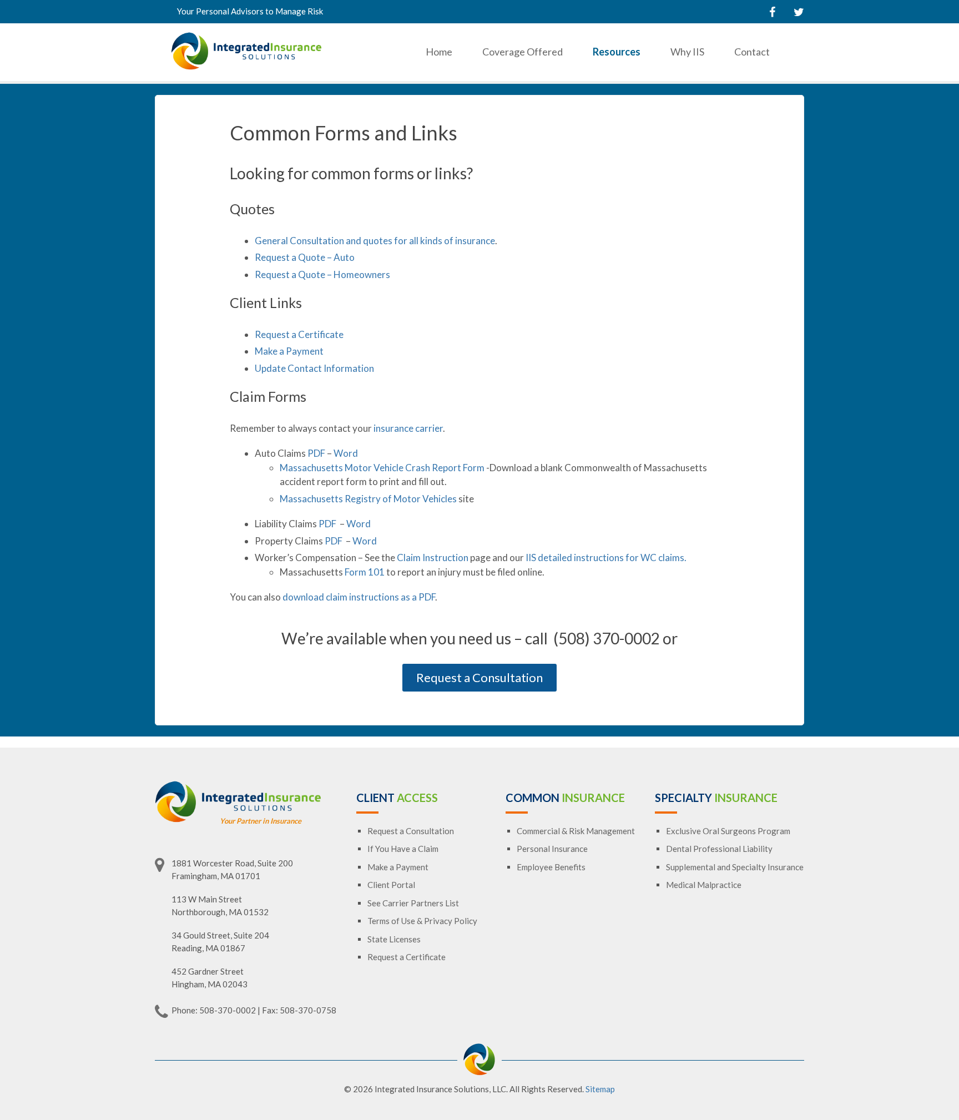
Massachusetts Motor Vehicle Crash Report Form (382, 467)
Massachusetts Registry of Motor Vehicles (368, 498)
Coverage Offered (522, 52)
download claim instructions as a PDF (358, 597)
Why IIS (687, 52)
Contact (752, 52)
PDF (316, 453)
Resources (616, 52)
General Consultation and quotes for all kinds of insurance (375, 240)
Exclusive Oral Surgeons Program (728, 831)
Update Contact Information (314, 368)
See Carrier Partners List (413, 903)
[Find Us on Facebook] (772, 11)
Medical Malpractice (703, 885)
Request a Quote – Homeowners (322, 274)
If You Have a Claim (402, 849)
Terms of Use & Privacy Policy (422, 921)
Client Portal (391, 885)
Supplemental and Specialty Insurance (735, 867)
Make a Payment (289, 351)
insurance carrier (408, 428)
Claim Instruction (432, 557)
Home (439, 52)
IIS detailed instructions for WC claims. (606, 557)
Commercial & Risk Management (576, 831)
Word (346, 453)
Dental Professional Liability (719, 849)
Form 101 (365, 572)
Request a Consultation (479, 677)
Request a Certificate (299, 334)
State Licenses (394, 939)
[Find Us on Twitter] (799, 11)
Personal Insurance (552, 849)
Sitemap (600, 1089)
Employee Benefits (551, 867)
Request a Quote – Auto (305, 257)
